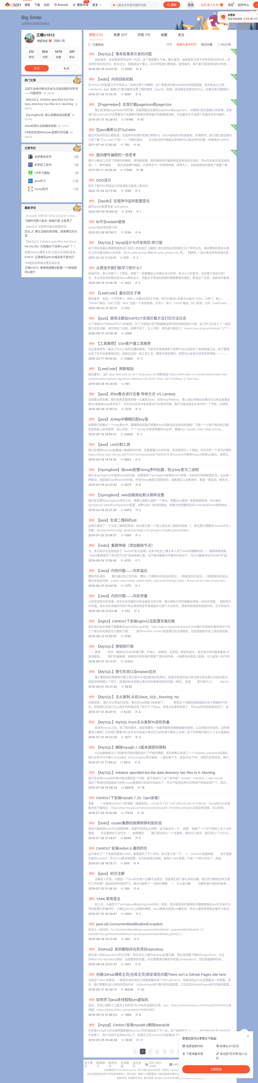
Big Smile (31, 17)
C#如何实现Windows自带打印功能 (47, 134)
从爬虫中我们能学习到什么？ (116, 268)
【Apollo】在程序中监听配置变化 (119, 201)
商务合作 (112, 1064)
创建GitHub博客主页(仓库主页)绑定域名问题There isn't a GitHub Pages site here (157, 975)
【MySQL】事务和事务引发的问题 (120, 54)
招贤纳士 (100, 1064)
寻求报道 (125, 1064)
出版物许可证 (135, 1078)
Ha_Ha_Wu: (32, 246)
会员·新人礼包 (210, 4)
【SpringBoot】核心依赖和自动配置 (48, 117)
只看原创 (98, 44)
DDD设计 (100, 180)
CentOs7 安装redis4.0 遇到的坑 (118, 848)
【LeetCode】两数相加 (111, 369)
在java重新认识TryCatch (112, 130)
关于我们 (88, 1064)
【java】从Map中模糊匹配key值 (118, 419)
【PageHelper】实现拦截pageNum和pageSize (130, 105)
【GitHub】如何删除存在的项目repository (126, 949)
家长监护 (132, 1074)
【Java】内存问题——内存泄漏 (118, 596)
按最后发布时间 (186, 44)
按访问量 (206, 44)
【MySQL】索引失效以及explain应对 (122, 672)
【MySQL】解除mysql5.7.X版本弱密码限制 (127, 747)
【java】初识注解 (107, 874)
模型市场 (82, 4)
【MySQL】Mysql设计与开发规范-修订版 (125, 243)
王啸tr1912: (32, 267)
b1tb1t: (30, 257)
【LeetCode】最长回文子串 (115, 293)
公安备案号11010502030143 (120, 1069)
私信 (66, 68)
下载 (37, 4)
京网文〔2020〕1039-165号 (178, 1069)
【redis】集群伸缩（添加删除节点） (122, 546)
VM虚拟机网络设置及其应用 (42, 262)
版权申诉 (122, 1078)
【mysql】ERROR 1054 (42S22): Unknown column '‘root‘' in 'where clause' (52, 215)
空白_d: (30, 231)
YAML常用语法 (104, 899)
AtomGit (63, 4)
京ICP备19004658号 (149, 1069)
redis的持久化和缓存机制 (47, 125)
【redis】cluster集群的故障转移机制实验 (125, 823)
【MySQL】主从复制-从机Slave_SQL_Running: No (134, 697)
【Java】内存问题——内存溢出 (118, 571)
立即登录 (216, 1069)
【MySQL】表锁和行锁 (111, 646)
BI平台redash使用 (107, 222)
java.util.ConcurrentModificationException (126, 924)
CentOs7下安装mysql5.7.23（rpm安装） (125, 798)
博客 (27, 4)
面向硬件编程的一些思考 (112, 155)
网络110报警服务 (147, 1074)
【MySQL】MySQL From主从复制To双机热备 (129, 722)
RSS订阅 (226, 44)
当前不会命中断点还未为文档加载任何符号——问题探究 (51, 91)
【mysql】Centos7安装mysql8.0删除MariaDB (129, 1025)
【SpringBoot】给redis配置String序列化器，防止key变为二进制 (144, 470)
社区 (47, 4)
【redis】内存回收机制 (111, 79)
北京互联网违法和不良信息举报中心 (106, 1074)
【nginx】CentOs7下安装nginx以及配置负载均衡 (132, 621)
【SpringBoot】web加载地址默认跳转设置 (126, 495)
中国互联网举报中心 (168, 1074)
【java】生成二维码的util (112, 520)
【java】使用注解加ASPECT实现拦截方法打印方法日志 (137, 318)
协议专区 (137, 1064)
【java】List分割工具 (109, 445)
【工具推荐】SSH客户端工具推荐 (120, 344)
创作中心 (243, 4)
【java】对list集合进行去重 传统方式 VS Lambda (132, 394)
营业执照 (148, 1078)
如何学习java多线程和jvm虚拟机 (118, 1000)
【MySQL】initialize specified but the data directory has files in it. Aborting (152, 773)
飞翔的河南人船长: (37, 220)
